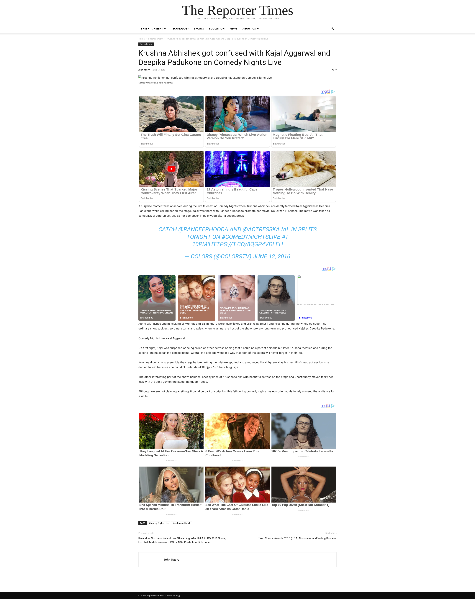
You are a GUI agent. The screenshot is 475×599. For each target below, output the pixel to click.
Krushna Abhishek (181, 523)
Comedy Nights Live (159, 523)
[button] (332, 29)
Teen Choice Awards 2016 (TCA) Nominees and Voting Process (297, 538)
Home (141, 38)
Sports (199, 28)
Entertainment (152, 28)
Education (217, 28)
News (233, 28)
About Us (249, 28)
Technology (180, 28)
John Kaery (144, 69)
